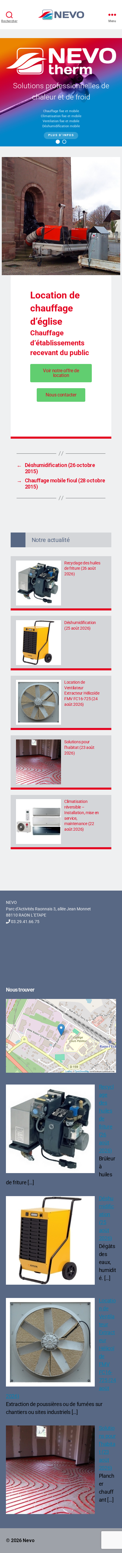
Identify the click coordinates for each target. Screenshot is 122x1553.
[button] (58, 142)
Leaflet (68, 1071)
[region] (61, 92)
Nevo (29, 1540)
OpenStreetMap (82, 1071)
